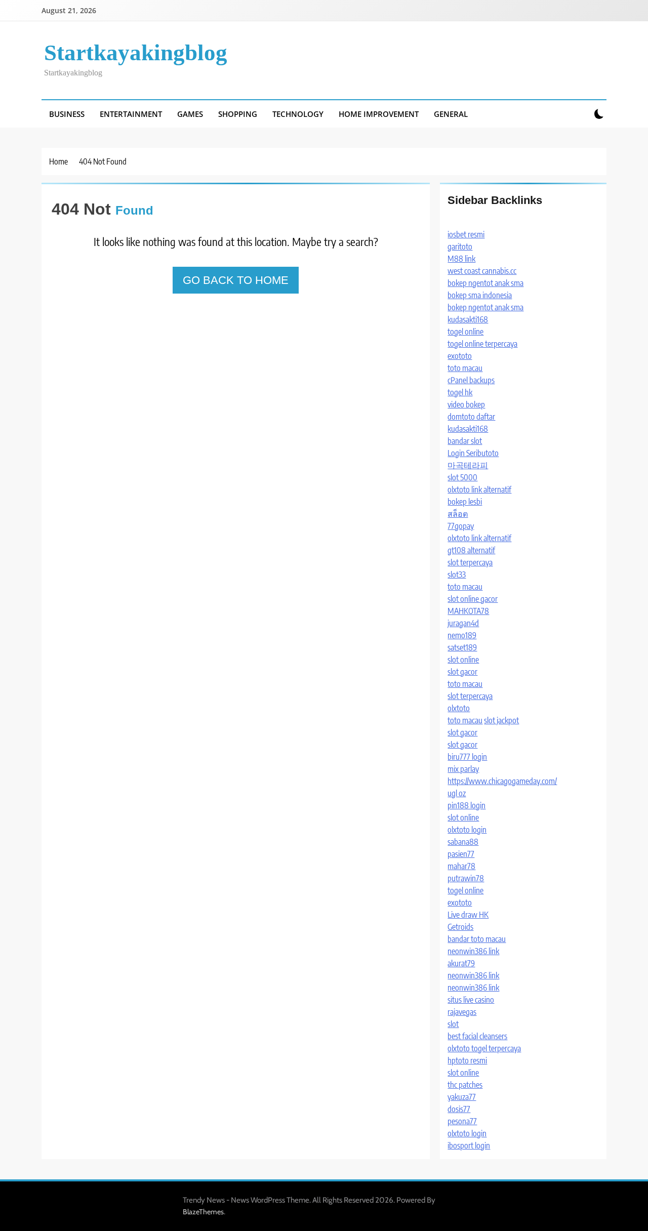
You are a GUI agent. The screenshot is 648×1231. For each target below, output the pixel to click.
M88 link (461, 259)
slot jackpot (501, 720)
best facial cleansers (477, 1036)
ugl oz (457, 793)
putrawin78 (466, 878)
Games (190, 114)
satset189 (462, 647)
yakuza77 (462, 1097)
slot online (463, 659)
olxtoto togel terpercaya (484, 1048)
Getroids (460, 927)
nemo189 (462, 635)
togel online (465, 331)
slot (453, 1024)
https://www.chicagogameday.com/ (502, 781)
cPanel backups (471, 380)
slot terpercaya (470, 562)
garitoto (460, 246)
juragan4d (463, 623)
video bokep (466, 404)
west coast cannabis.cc (482, 271)
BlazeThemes (203, 1211)
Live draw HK (468, 915)
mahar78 (461, 866)
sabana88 (463, 842)
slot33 (457, 574)
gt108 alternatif (471, 550)
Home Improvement (379, 114)
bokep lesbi (465, 502)
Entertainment (131, 114)
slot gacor (462, 672)
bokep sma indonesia (480, 295)
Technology (297, 114)
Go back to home (236, 280)
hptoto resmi (467, 1060)
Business (67, 114)
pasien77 (461, 854)
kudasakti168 (468, 319)
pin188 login (466, 805)
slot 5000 (462, 477)
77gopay (461, 526)
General (451, 114)
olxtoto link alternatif (479, 489)
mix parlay (463, 769)
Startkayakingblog (135, 52)
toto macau (465, 368)
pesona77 (462, 1121)
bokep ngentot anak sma (485, 283)
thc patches (465, 1085)
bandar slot (465, 441)
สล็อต (458, 514)
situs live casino (471, 1000)
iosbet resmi (466, 234)
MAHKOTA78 (468, 611)
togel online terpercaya (482, 344)
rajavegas (462, 1012)
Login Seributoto (473, 453)
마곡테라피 (468, 465)
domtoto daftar (471, 417)
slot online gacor (473, 599)
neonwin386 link (473, 951)
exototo (460, 356)
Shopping (237, 114)
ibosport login (469, 1145)
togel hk (460, 392)
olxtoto (459, 708)
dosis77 (459, 1109)
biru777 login (467, 757)
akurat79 (461, 963)
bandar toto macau (477, 939)
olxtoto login (467, 830)
